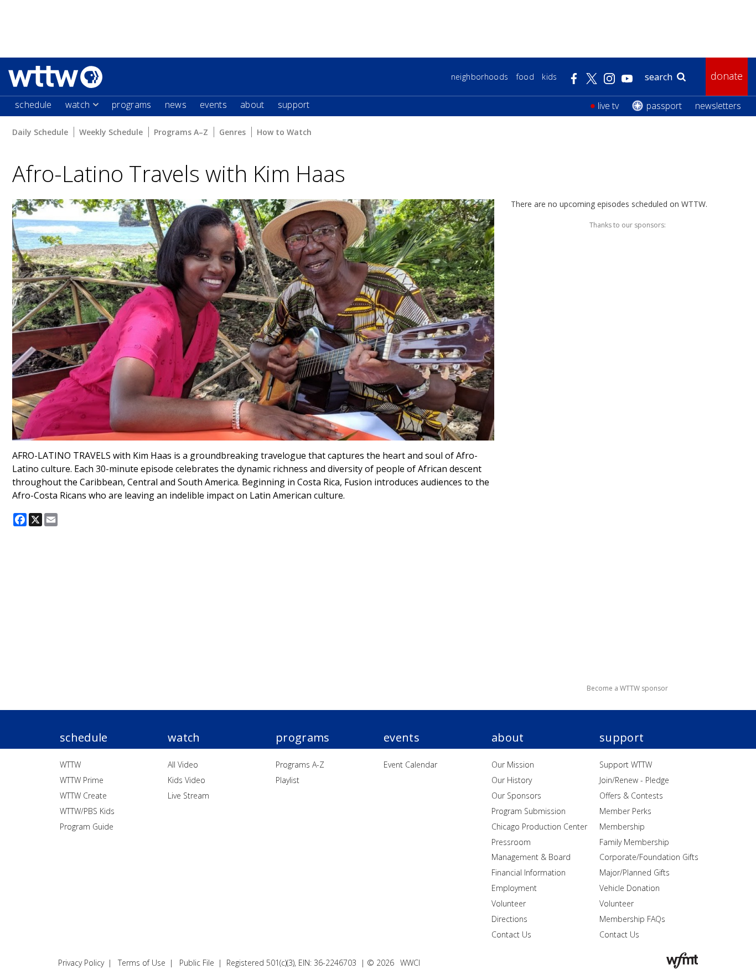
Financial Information (528, 872)
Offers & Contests (631, 795)
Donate (727, 75)
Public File (196, 962)
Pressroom (511, 842)
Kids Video (186, 780)
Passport (664, 106)
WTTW (70, 764)
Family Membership (634, 842)
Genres (232, 132)
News (176, 105)
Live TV (608, 106)
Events (213, 105)
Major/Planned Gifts (634, 872)
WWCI (410, 962)
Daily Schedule (40, 132)
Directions (509, 919)
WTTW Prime (81, 780)
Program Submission (528, 811)
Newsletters (718, 106)
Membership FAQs (632, 919)
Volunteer (508, 903)
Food (525, 77)
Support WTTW (625, 764)
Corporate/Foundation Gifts (648, 857)
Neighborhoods (480, 77)
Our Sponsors (516, 795)
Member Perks (625, 811)
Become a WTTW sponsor (627, 688)
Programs (132, 105)
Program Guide (86, 826)
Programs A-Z (300, 764)
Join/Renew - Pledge (634, 780)
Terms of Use (141, 962)
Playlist (287, 780)
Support (294, 105)
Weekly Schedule (111, 132)
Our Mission (512, 764)
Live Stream (188, 795)
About (252, 105)
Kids (549, 77)
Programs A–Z (181, 132)
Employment (514, 888)
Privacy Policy (81, 962)
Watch (77, 105)
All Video (183, 764)
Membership (622, 826)
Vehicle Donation (629, 888)
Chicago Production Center (539, 826)
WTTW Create (83, 795)
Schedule (33, 105)
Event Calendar (410, 764)
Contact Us (511, 934)
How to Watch (284, 132)
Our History (511, 780)
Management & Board (531, 857)
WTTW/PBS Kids (87, 811)
